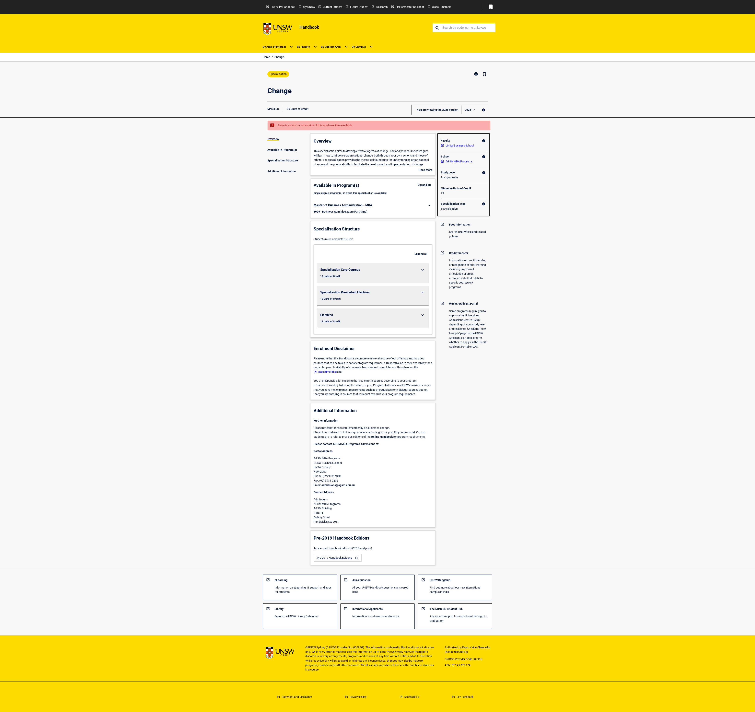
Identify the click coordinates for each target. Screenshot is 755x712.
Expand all (424, 184)
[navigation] (338, 558)
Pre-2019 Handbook (283, 6)
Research (382, 6)
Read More (425, 170)
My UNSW (309, 6)
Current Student (332, 6)
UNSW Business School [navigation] (460, 145)
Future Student (359, 6)
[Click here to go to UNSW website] (277, 29)
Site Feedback (465, 696)
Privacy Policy (358, 696)
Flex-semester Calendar (410, 6)
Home (266, 57)
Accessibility (411, 696)
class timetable (327, 371)
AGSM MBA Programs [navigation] (459, 161)
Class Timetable (441, 6)
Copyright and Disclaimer (297, 696)
